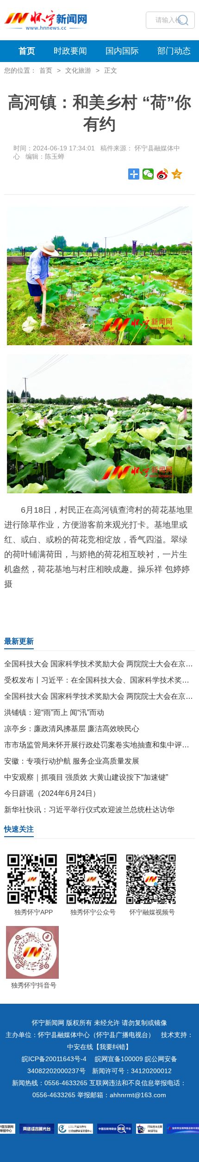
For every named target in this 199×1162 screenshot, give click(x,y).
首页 (27, 51)
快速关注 (19, 829)
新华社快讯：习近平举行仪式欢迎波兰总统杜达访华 (89, 810)
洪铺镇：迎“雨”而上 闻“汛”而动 (54, 712)
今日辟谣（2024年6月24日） (52, 793)
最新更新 (19, 641)
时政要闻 (70, 51)
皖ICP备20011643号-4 (54, 1059)
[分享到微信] (148, 174)
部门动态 (174, 51)
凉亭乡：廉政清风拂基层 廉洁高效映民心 (71, 729)
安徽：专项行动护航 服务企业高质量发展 (71, 761)
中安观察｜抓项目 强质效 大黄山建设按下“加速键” (86, 777)
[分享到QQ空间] (177, 174)
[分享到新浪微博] (162, 174)
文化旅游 (78, 70)
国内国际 (122, 51)
